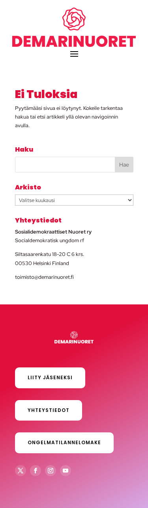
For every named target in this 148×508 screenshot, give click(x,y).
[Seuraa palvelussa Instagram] (50, 470)
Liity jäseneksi (50, 377)
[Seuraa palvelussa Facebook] (35, 470)
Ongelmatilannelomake (64, 442)
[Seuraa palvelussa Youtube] (65, 470)
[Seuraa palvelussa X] (20, 470)
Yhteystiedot (48, 410)
